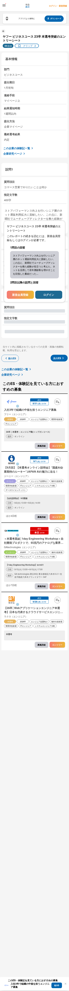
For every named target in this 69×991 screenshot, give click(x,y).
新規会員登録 (20, 295)
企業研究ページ (12, 153)
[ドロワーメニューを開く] (4, 5)
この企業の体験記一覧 (16, 148)
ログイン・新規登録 (58, 5)
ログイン (48, 295)
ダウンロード (55, 18)
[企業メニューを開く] (11, 402)
